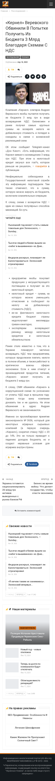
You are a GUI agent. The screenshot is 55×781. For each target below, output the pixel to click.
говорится (41, 166)
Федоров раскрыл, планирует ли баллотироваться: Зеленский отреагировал (26, 261)
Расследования (12, 57)
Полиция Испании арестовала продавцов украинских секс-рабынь (27, 636)
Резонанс (25, 57)
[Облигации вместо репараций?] (12, 684)
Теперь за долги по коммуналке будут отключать (30, 667)
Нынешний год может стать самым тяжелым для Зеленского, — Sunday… (28, 228)
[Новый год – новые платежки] (12, 653)
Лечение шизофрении (27, 727)
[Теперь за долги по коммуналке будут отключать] (12, 667)
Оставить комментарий (28, 511)
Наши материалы (27, 628)
